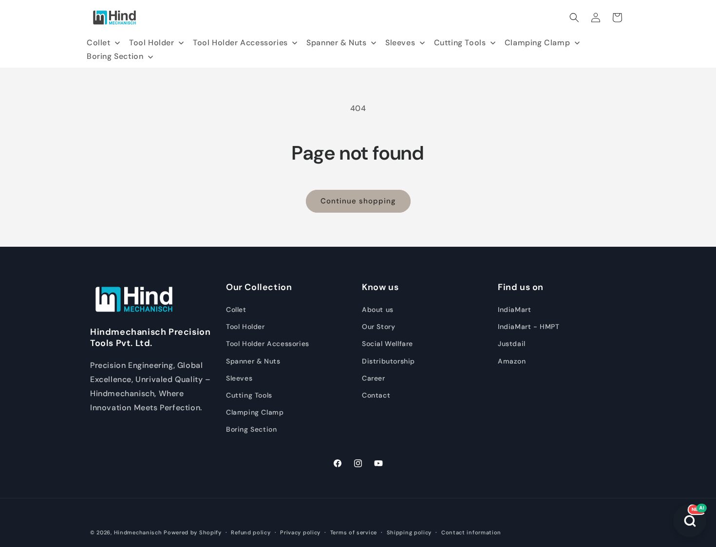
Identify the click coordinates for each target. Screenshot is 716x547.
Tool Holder (245, 327)
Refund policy (250, 532)
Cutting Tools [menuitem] (460, 42)
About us (378, 309)
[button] (574, 17)
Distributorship (388, 361)
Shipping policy (409, 532)
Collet (236, 309)
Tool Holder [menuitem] (151, 42)
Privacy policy (300, 532)
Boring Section (251, 429)
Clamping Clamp (254, 412)
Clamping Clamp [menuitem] (537, 42)
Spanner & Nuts (253, 361)
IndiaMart (514, 309)
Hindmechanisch (138, 532)
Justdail (512, 344)
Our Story (378, 327)
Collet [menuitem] (99, 42)
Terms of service (353, 532)
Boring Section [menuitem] (115, 56)
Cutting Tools (249, 395)
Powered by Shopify (193, 532)
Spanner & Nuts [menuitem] (336, 42)
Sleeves (239, 378)
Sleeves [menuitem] (400, 42)
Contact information (471, 532)
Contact (376, 395)
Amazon (512, 361)
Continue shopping (358, 201)
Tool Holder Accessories (267, 344)
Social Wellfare (387, 344)
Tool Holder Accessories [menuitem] (240, 42)
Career (373, 378)
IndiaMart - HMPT (529, 327)
